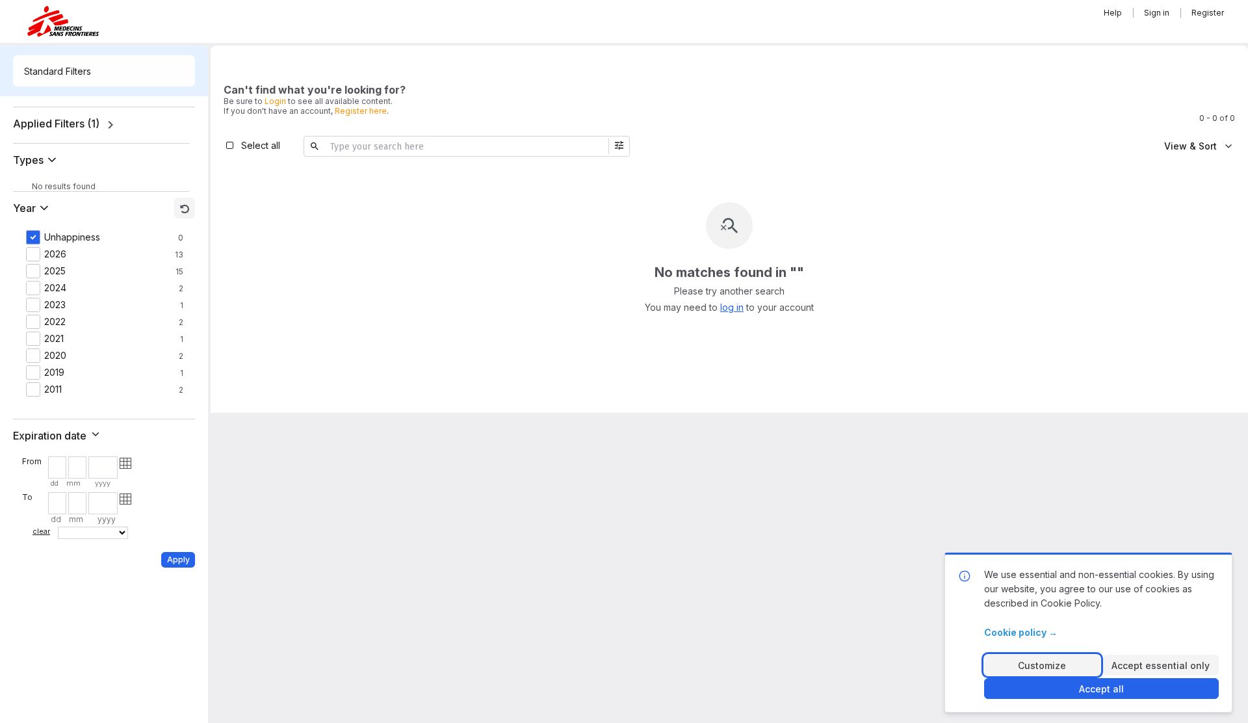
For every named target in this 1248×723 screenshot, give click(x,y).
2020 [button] (55, 355)
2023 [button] (55, 305)
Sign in (1156, 13)
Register (1207, 13)
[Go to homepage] (63, 21)
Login (275, 101)
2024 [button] (55, 288)
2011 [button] (53, 389)
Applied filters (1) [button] (56, 123)
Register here (361, 111)
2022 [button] (55, 322)
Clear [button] (41, 531)
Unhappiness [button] (72, 237)
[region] (104, 125)
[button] (37, 160)
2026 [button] (55, 254)
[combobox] (104, 70)
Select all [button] (260, 145)
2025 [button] (55, 271)
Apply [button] (178, 559)
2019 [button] (54, 372)
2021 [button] (54, 339)
